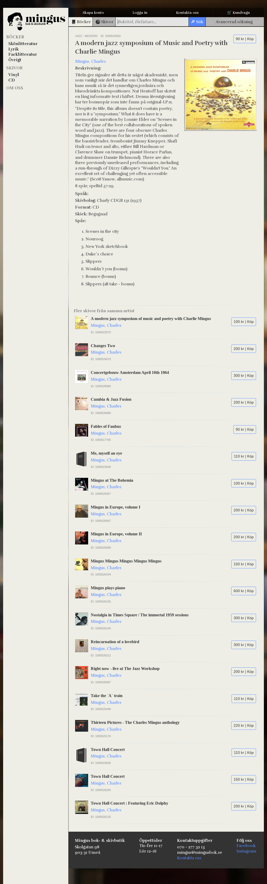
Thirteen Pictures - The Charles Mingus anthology (135, 722)
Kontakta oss (187, 12)
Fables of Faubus (106, 426)
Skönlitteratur (23, 43)
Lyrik (13, 49)
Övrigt (14, 59)
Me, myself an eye (106, 453)
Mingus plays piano (108, 588)
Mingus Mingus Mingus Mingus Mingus (126, 561)
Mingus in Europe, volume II (116, 534)
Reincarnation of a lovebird (115, 642)
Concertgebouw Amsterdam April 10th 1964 (130, 372)
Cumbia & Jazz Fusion (111, 399)
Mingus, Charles (90, 61)
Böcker (15, 37)
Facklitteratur (22, 54)
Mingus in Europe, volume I (115, 507)
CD (11, 80)
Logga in (139, 12)
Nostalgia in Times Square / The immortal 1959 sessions (140, 615)
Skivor (14, 68)
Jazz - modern (86, 35)
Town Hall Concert (108, 749)
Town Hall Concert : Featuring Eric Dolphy (129, 803)
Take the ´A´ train (107, 695)
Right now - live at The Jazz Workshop (125, 668)
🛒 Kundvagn (238, 12)
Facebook (246, 845)
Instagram (246, 851)
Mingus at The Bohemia (112, 480)
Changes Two (103, 345)
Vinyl (13, 74)
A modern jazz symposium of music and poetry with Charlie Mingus (151, 318)
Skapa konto (93, 12)
